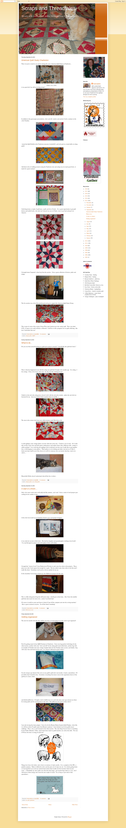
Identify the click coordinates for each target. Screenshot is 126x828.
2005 (86, 257)
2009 (86, 248)
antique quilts (29, 335)
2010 (86, 245)
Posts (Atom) (31, 807)
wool (32, 610)
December (89, 202)
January (88, 238)
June (87, 226)
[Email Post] (48, 334)
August (88, 221)
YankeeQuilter (97, 84)
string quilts (37, 481)
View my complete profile (89, 96)
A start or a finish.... (29, 489)
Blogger (69, 817)
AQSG (33, 335)
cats (33, 481)
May (87, 228)
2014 (86, 198)
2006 (86, 255)
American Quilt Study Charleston (35, 60)
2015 (86, 196)
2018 (86, 189)
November (89, 205)
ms (26, 800)
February (88, 235)
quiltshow (32, 800)
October (88, 207)
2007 (86, 252)
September (89, 209)
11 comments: (43, 798)
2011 (86, 243)
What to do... (26, 343)
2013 (86, 200)
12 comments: (43, 334)
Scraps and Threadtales (48, 8)
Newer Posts (25, 804)
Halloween (28, 610)
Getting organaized (29, 617)
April (87, 231)
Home (50, 804)
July (87, 224)
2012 (86, 241)
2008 (86, 250)
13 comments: (42, 480)
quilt (29, 800)
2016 (86, 193)
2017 (86, 191)
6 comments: (42, 608)
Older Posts (75, 804)
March (88, 233)
